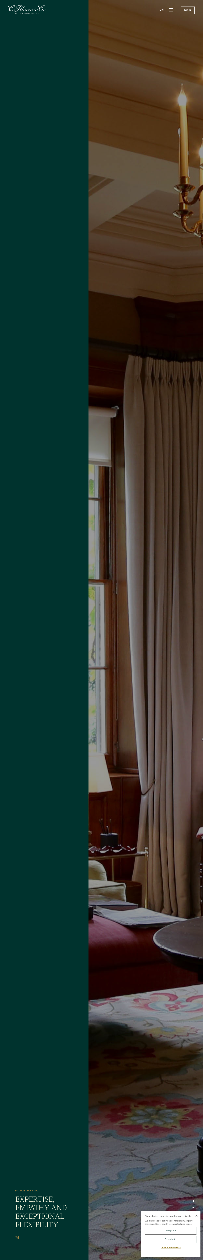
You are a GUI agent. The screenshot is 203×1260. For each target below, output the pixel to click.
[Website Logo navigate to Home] (27, 9)
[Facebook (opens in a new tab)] (193, 1201)
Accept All (170, 1230)
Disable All (170, 1239)
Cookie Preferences (171, 1247)
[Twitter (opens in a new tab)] (193, 1207)
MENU (163, 10)
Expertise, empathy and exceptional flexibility (41, 1212)
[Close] (196, 1215)
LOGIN (187, 10)
